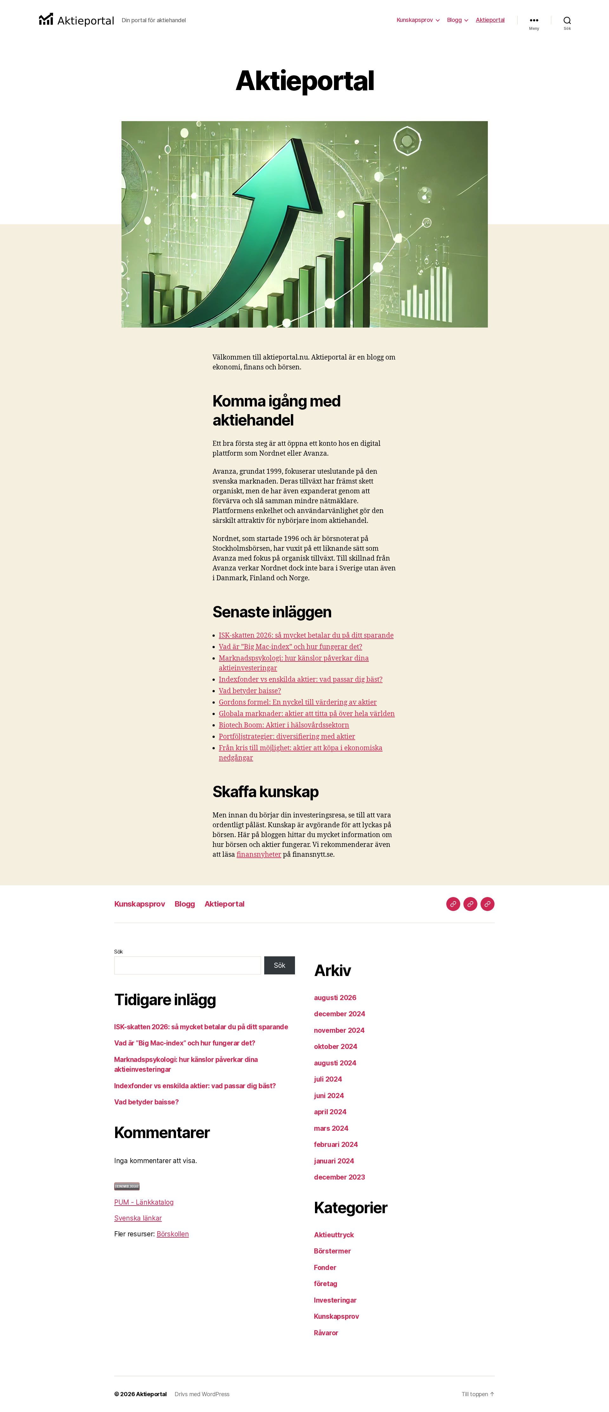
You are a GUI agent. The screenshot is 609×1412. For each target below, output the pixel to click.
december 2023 (339, 1177)
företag (325, 1284)
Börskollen (173, 1234)
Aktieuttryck (334, 1235)
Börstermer (332, 1251)
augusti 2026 (335, 998)
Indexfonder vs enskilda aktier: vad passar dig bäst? (301, 679)
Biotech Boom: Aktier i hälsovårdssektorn (284, 725)
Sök (118, 951)
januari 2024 (334, 1161)
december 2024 (339, 1014)
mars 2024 (331, 1128)
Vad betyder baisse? (250, 691)
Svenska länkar (138, 1218)
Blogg (454, 19)
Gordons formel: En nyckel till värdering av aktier (298, 702)
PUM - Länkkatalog (144, 1202)
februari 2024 (336, 1144)
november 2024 (339, 1030)
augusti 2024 (335, 1063)
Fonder (325, 1268)
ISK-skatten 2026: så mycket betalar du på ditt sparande (306, 635)
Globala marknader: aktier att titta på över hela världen (307, 714)
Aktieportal (490, 19)
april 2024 (330, 1112)
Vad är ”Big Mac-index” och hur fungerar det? (290, 647)
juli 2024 (328, 1079)
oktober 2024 (335, 1047)
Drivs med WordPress (202, 1394)
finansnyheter (259, 854)
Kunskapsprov (415, 19)
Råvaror (326, 1333)
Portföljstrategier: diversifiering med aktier (287, 736)
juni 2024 (329, 1096)
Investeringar (335, 1300)
